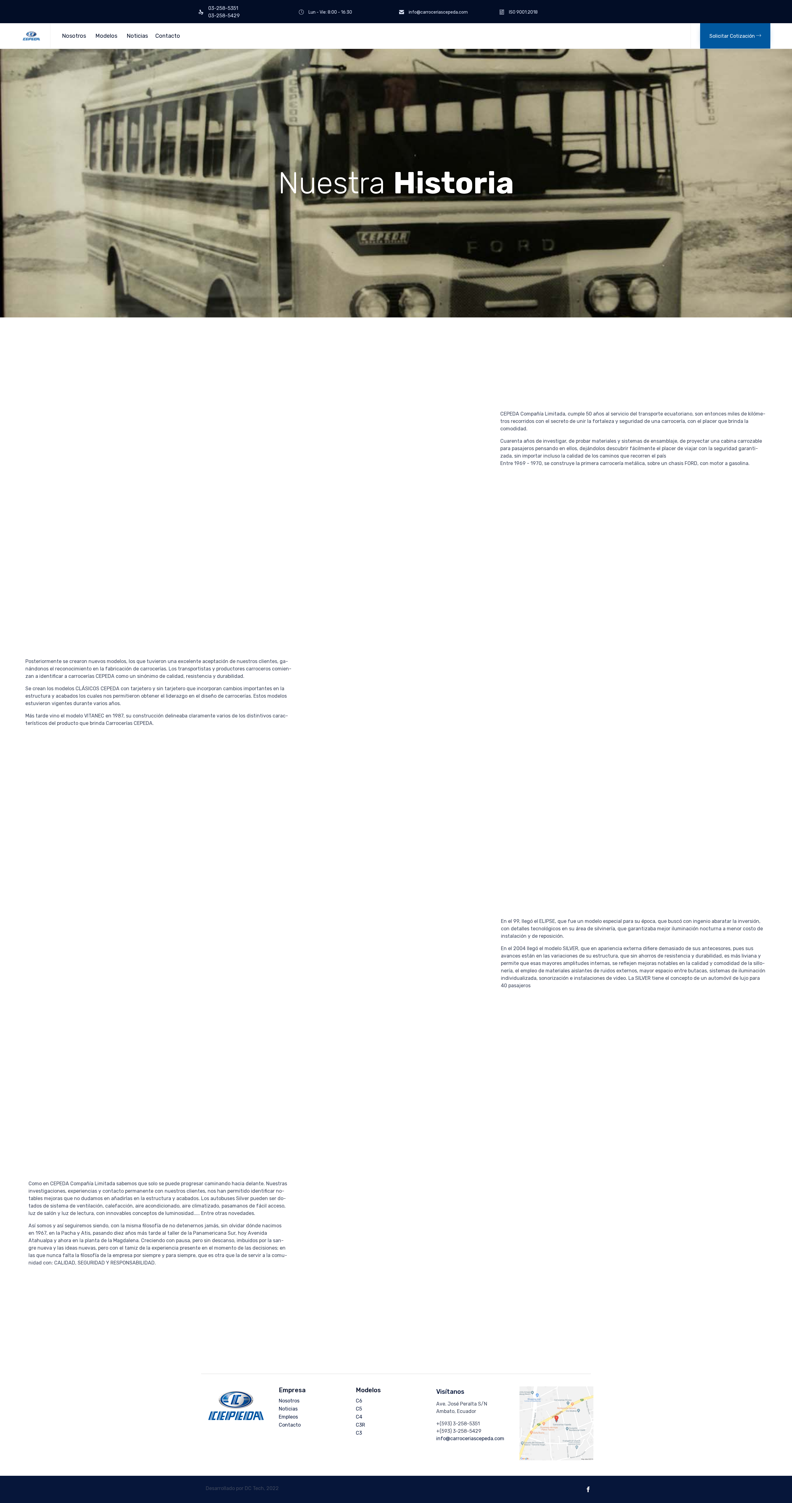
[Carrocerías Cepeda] (31, 36)
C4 (359, 1417)
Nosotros (74, 35)
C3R (360, 1425)
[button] (735, 36)
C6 (359, 1401)
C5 (359, 1409)
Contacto (167, 35)
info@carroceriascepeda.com (470, 1438)
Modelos (106, 35)
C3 (359, 1433)
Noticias (137, 35)
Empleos (288, 1417)
